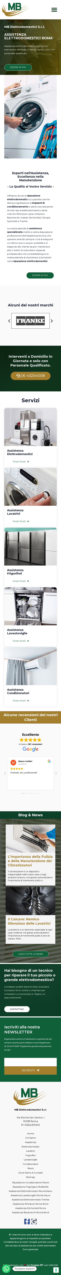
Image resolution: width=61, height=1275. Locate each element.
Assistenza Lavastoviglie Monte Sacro (30, 1195)
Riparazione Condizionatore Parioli (30, 1182)
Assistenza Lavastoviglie (17, 631)
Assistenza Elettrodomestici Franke (30, 1199)
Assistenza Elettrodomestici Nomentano (30, 1191)
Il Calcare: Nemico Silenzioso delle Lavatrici (29, 921)
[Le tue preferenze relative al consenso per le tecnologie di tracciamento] (56, 1270)
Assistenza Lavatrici (15, 512)
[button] (54, 9)
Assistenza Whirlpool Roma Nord (30, 1204)
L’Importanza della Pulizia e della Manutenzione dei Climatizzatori (30, 861)
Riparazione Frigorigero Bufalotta (30, 1186)
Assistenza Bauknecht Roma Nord (30, 1212)
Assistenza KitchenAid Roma (30, 1208)
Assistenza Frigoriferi (15, 571)
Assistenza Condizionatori (18, 691)
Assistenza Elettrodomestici (20, 452)
